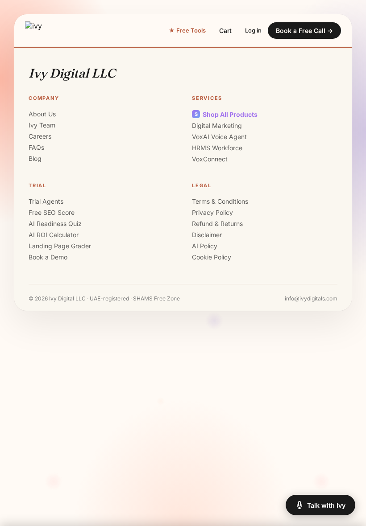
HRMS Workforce (217, 148)
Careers (40, 136)
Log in (253, 30)
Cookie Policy (211, 257)
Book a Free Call (304, 30)
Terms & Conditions (220, 201)
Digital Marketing (217, 125)
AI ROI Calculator (54, 234)
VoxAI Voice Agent (219, 136)
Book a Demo (48, 257)
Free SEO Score (52, 212)
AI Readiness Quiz (55, 223)
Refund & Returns (217, 223)
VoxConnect (210, 159)
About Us (42, 114)
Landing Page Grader (60, 246)
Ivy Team (42, 125)
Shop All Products (226, 114)
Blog (35, 158)
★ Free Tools (187, 30)
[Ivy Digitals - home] (35, 30)
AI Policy (204, 246)
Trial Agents (46, 201)
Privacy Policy (212, 212)
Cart (225, 30)
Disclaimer (207, 234)
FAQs (36, 147)
